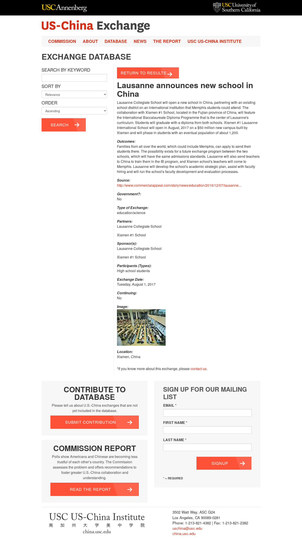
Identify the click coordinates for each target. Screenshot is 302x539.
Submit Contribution (90, 422)
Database (116, 41)
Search (60, 124)
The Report (167, 41)
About (90, 41)
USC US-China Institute (214, 41)
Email (169, 405)
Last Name (174, 439)
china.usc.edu (183, 533)
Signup (220, 463)
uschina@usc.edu (187, 528)
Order (49, 103)
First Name (175, 422)
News (140, 41)
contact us (198, 368)
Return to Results (143, 73)
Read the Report (90, 489)
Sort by (51, 86)
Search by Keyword (66, 70)
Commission (62, 41)
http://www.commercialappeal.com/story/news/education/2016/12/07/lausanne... (179, 185)
